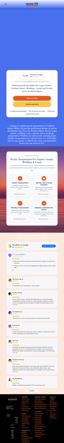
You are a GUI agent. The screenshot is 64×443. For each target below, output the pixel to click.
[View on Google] (9, 280)
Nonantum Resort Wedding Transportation (40, 403)
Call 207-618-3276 (32, 104)
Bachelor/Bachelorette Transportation (27, 438)
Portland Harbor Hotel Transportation (26, 425)
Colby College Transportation (38, 421)
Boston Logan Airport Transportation (25, 404)
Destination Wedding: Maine (16, 420)
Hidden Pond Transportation (25, 420)
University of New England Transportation (40, 425)
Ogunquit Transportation (53, 409)
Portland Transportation (53, 401)
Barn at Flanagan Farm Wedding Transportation (40, 407)
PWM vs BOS (8, 415)
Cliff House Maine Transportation (26, 416)
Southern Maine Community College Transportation (40, 430)
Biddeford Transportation (53, 416)
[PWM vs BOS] (8, 412)
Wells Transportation (53, 413)
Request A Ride (32, 98)
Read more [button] (15, 304)
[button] (8, 24)
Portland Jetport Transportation (25, 400)
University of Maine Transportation (39, 435)
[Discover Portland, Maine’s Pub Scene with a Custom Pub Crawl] (12, 417)
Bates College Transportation (38, 418)
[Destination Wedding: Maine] (16, 413)
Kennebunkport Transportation (54, 405)
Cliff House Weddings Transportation (40, 400)
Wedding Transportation (25, 435)
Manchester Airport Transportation (26, 409)
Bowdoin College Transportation (39, 414)
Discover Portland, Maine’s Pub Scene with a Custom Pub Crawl (12, 431)
